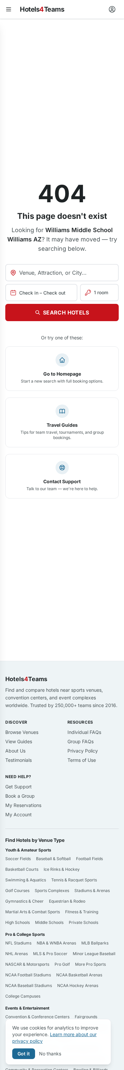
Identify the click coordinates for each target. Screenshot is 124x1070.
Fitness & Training (81, 911)
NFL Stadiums (18, 942)
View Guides (18, 741)
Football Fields (89, 858)
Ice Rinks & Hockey (62, 869)
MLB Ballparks (94, 942)
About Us (15, 751)
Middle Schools (49, 922)
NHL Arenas (16, 953)
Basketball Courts (21, 869)
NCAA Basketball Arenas (79, 974)
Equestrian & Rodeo (67, 901)
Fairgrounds (86, 1016)
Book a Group (20, 796)
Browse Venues (21, 732)
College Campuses (22, 996)
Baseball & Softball (53, 858)
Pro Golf (62, 964)
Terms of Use (81, 760)
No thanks (50, 1053)
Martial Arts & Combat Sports (32, 911)
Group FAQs (80, 741)
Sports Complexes (52, 890)
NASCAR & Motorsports (27, 964)
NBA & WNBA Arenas (56, 942)
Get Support (18, 786)
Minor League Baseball (94, 953)
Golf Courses (17, 890)
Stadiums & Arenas (92, 890)
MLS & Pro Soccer (50, 953)
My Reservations (23, 805)
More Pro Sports (90, 964)
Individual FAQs (84, 732)
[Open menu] (9, 9)
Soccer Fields (18, 858)
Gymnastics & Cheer (24, 901)
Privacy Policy (82, 751)
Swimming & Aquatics (25, 879)
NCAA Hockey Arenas (77, 985)
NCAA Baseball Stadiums (28, 985)
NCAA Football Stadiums (28, 974)
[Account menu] (112, 9)
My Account (18, 814)
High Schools (17, 922)
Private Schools (83, 922)
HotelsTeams (42, 9)
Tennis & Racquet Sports (74, 879)
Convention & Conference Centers (37, 1016)
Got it (24, 1053)
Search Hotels (66, 312)
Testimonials (18, 760)
